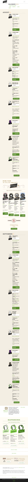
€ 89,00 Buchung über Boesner (15, 304)
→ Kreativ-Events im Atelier (12, 5)
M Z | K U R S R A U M (16, 240)
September (13, 6)
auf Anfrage (17, 299)
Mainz (3, 204)
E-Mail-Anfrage (20, 467)
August (10, 6)
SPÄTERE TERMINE (14, 449)
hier (15, 62)
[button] (24, 1)
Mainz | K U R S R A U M (16, 17)
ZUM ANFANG (23, 407)
